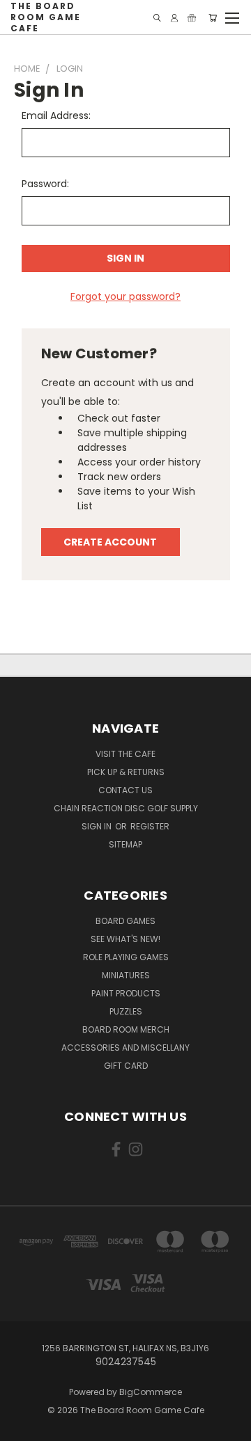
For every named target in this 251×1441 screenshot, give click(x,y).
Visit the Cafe (125, 754)
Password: (45, 184)
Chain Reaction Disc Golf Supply (126, 808)
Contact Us (125, 790)
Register (149, 826)
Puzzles (125, 1011)
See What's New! (125, 939)
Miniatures (126, 975)
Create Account (110, 542)
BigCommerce (150, 1392)
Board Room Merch (125, 1029)
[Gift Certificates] (191, 17)
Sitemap (125, 844)
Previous (21, 1427)
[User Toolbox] (174, 17)
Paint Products (125, 993)
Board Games (125, 921)
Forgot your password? (125, 296)
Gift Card (126, 1066)
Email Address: (56, 115)
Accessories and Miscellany (125, 1047)
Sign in (98, 826)
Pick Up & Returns (126, 772)
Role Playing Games (126, 957)
